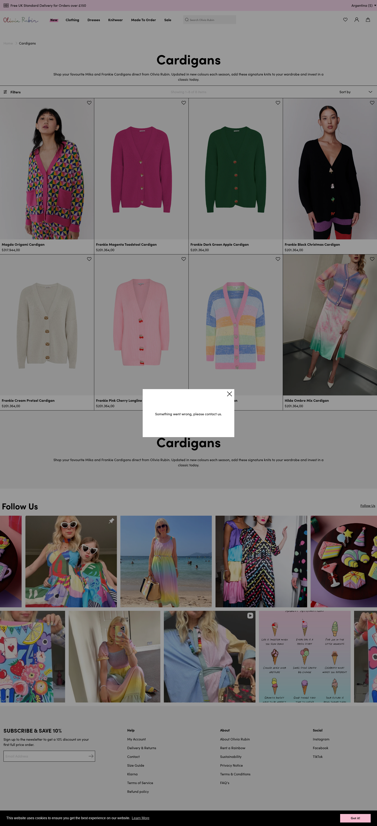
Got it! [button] (355, 818)
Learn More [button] (140, 818)
